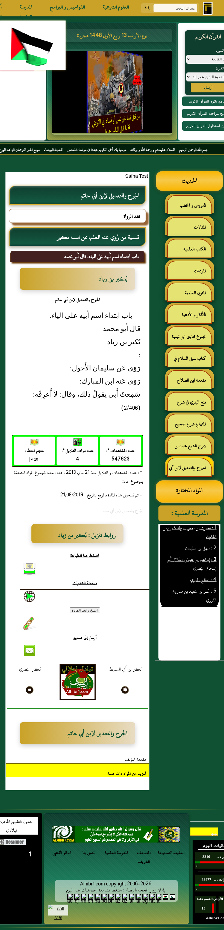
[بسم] (116, 836)
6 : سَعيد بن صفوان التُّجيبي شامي (190, 601)
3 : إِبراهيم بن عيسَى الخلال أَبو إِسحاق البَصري (191, 554)
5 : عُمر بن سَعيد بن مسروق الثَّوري (194, 586)
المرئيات (200, 271)
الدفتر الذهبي (61, 852)
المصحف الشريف (144, 857)
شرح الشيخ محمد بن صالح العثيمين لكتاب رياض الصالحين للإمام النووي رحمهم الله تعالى (193, 448)
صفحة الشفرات (85, 582)
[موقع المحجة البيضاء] (113, 93)
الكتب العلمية (195, 249)
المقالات (200, 227)
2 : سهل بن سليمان (200, 538)
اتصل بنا (89, 852)
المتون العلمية (195, 292)
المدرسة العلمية (26, 8)
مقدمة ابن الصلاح (191, 380)
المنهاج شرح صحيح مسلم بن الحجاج (193, 426)
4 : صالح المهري (203, 570)
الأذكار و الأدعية (194, 314)
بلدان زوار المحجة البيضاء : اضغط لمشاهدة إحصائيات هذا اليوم (115, 890)
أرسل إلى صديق (85, 637)
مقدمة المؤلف (135, 759)
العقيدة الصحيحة (171, 852)
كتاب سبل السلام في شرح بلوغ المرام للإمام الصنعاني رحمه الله (192, 360)
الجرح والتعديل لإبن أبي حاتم (190, 470)
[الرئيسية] (207, 8)
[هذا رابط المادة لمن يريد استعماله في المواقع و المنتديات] (29, 623)
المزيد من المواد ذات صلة (126, 773)
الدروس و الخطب (193, 205)
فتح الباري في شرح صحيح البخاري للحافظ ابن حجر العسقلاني (189, 404)
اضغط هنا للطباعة (84, 555)
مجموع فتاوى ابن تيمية (189, 336)
